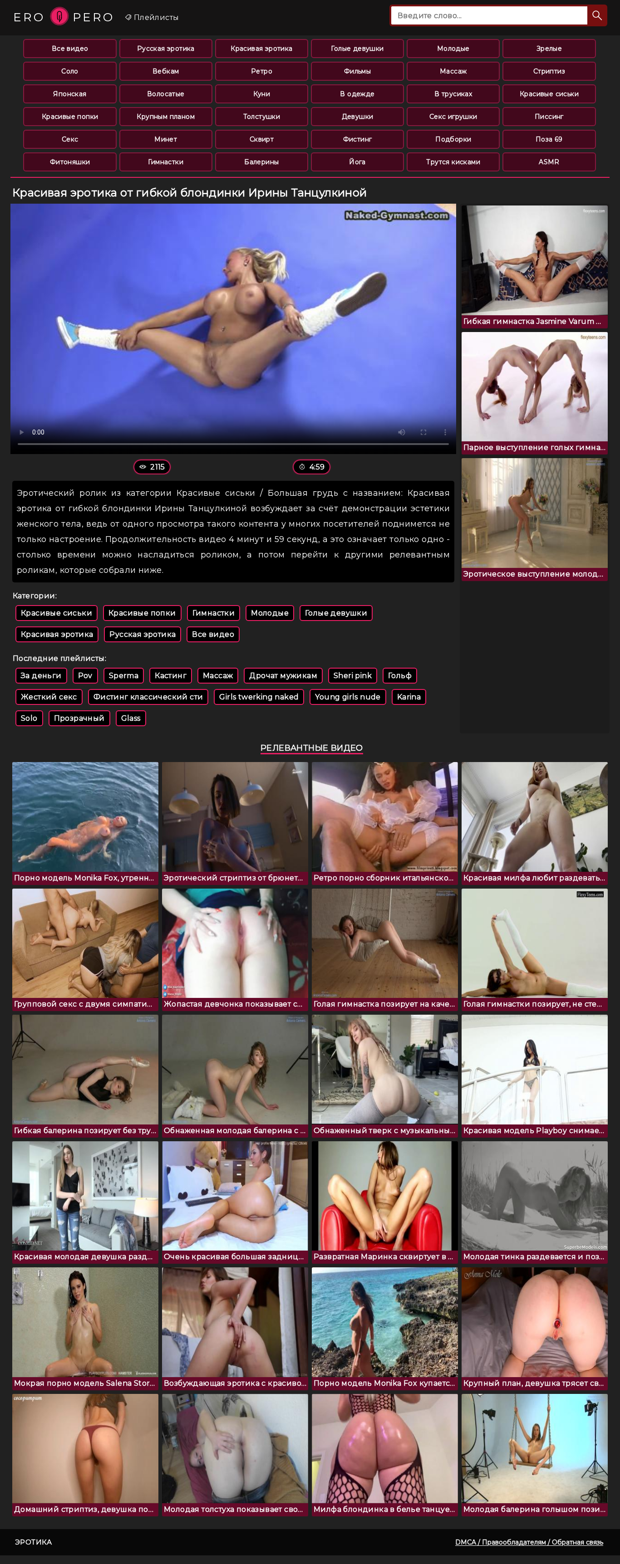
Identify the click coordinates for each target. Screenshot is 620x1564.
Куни (262, 94)
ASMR (549, 162)
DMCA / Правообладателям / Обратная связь (529, 1542)
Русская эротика (166, 48)
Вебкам (166, 71)
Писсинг (549, 116)
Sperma (123, 675)
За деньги (41, 675)
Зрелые (549, 48)
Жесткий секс (49, 697)
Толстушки (261, 116)
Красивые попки (70, 116)
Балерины (261, 162)
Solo (29, 718)
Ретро (261, 71)
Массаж (453, 71)
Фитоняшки (70, 162)
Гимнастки (165, 162)
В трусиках (453, 94)
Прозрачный (79, 718)
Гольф (400, 675)
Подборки (453, 139)
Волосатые (166, 94)
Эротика (33, 1542)
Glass (131, 718)
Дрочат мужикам (283, 675)
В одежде (357, 94)
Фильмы (357, 71)
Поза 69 (549, 139)
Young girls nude (347, 697)
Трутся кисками (453, 162)
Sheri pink (353, 675)
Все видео (70, 48)
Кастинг (171, 675)
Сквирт (262, 139)
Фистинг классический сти (148, 697)
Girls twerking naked (259, 697)
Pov (85, 675)
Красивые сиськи (549, 94)
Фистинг (357, 139)
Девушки (358, 116)
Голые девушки (357, 48)
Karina (409, 697)
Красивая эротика (261, 48)
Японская (69, 94)
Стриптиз (549, 71)
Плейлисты (155, 17)
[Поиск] (597, 15)
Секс (70, 139)
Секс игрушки (453, 116)
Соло (70, 71)
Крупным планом (166, 116)
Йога (357, 162)
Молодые (453, 48)
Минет (165, 139)
